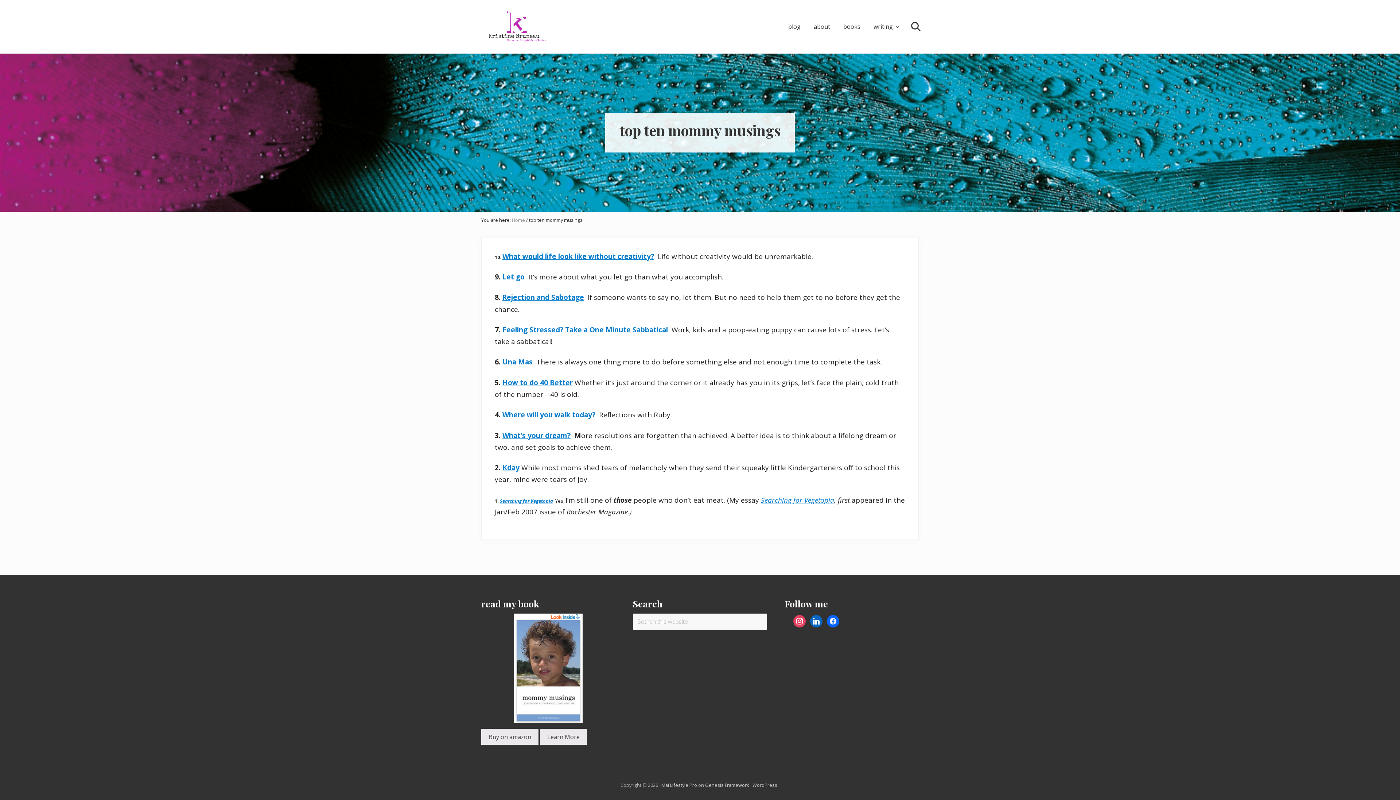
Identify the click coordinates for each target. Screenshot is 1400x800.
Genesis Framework (727, 785)
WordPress (764, 785)
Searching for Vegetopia (526, 501)
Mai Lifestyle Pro (679, 785)
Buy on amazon (510, 737)
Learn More (563, 737)
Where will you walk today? (548, 415)
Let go (513, 277)
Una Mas (517, 362)
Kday (511, 467)
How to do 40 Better (537, 382)
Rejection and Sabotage (543, 297)
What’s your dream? (536, 435)
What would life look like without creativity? (578, 256)
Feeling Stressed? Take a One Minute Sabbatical (585, 330)
